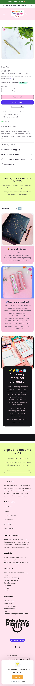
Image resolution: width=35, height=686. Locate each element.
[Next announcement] (31, 6)
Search (6, 511)
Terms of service (10, 515)
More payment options (17, 107)
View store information (11, 117)
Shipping (12, 73)
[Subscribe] (29, 470)
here (17, 562)
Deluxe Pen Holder (24, 321)
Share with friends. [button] (9, 126)
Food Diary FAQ (9, 528)
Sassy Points (8, 507)
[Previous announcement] (3, 6)
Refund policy (8, 520)
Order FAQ (7, 524)
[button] (4, 14)
